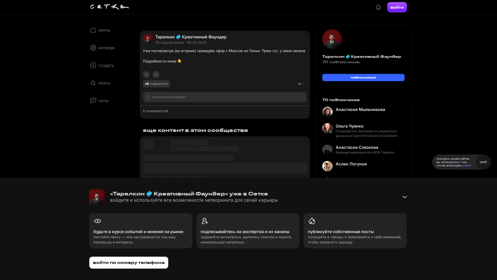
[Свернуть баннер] (404, 197)
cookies (466, 165)
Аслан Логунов (351, 163)
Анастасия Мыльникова (360, 109)
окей (483, 162)
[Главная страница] (109, 7)
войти (397, 7)
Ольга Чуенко (350, 126)
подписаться (363, 77)
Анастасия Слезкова (357, 147)
